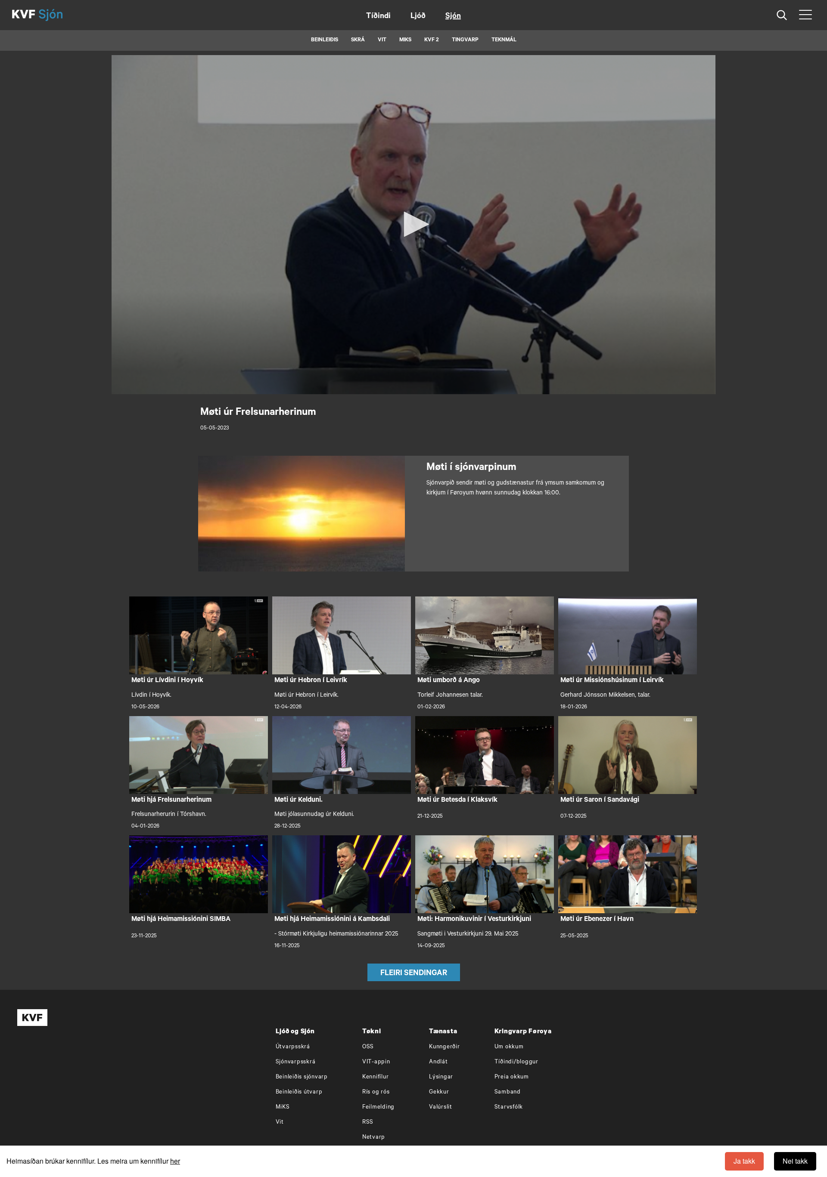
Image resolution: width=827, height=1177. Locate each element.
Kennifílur (375, 1077)
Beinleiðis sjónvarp (302, 1077)
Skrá (358, 40)
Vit (280, 1122)
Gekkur (439, 1092)
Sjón (453, 16)
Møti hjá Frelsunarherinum (171, 800)
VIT (382, 40)
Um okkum (509, 1047)
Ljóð (418, 16)
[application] (413, 224)
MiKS (405, 40)
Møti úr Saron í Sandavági (599, 800)
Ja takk (744, 1161)
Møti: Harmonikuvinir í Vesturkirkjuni (474, 920)
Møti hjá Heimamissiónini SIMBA (180, 920)
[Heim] (24, 15)
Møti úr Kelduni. (298, 800)
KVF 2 (431, 40)
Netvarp (373, 1137)
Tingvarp (465, 40)
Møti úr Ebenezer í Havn (597, 920)
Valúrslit (440, 1107)
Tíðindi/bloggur (516, 1062)
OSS (368, 1047)
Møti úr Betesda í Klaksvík (457, 800)
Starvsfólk (508, 1107)
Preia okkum (511, 1077)
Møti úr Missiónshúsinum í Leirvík (612, 681)
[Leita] (782, 15)
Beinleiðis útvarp (299, 1092)
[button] (413, 224)
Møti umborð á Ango (448, 681)
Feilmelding (378, 1107)
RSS (367, 1122)
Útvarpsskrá (293, 1047)
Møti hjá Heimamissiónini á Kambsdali (332, 920)
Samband (507, 1092)
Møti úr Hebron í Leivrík (310, 681)
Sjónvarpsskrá (296, 1062)
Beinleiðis (324, 40)
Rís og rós (376, 1092)
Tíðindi (378, 16)
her (175, 1161)
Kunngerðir (444, 1047)
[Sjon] (58, 15)
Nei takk (795, 1161)
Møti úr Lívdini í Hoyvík (167, 681)
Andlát (438, 1062)
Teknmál (503, 40)
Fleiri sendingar (413, 974)
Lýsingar (441, 1077)
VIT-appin (376, 1062)
